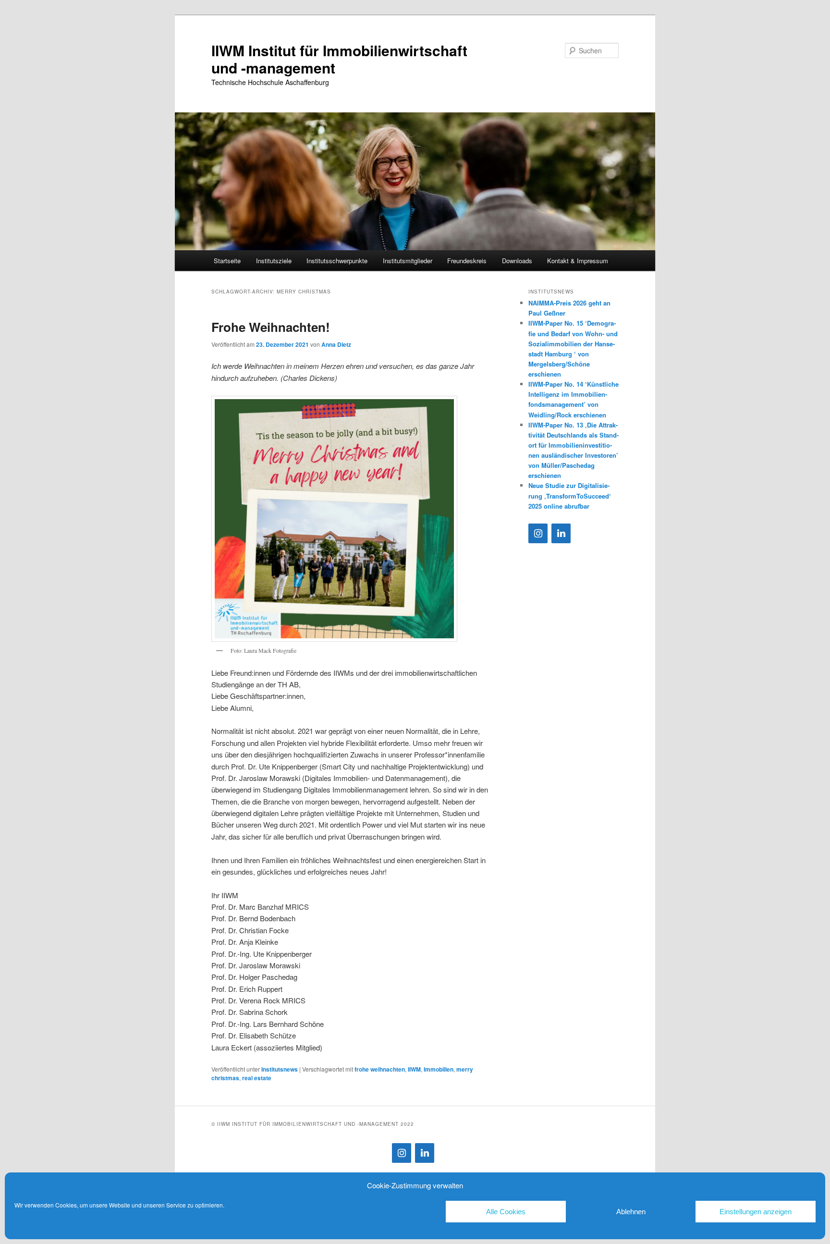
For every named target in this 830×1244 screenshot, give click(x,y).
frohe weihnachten (379, 1069)
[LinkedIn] (561, 533)
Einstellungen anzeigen (756, 1211)
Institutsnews (279, 1069)
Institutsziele (274, 260)
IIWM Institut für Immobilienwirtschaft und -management (339, 59)
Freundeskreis (467, 260)
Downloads (517, 260)
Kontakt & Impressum (577, 260)
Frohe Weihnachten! (270, 327)
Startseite (227, 260)
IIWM (414, 1069)
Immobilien (438, 1069)
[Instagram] (538, 533)
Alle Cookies (505, 1211)
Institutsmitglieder (407, 260)
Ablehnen (631, 1211)
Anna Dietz (336, 344)
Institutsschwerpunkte (336, 260)
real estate (256, 1077)
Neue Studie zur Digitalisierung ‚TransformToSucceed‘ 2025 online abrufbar (569, 495)
